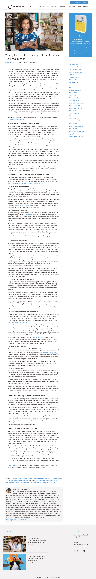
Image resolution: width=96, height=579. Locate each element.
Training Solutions (39, 6)
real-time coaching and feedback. (18, 322)
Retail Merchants (74, 100)
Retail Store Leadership (76, 126)
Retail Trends (73, 128)
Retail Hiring (72, 95)
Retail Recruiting (74, 113)
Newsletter (14, 478)
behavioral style (22, 205)
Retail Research (73, 116)
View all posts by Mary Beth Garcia (17, 520)
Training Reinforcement (21, 480)
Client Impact (71, 6)
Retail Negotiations (74, 105)
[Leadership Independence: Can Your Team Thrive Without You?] (14, 562)
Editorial (71, 75)
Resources (62, 6)
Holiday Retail (73, 80)
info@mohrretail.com (80, 537)
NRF (70, 87)
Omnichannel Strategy (75, 90)
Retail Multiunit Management (77, 103)
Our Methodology (51, 6)
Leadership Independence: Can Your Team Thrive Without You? (37, 559)
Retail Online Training (51, 478)
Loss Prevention (73, 82)
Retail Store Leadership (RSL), (48, 353)
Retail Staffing (73, 123)
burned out (37, 337)
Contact (85, 6)
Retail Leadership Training (36, 478)
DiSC (30, 6)
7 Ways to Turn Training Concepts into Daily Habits (27, 183)
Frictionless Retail (74, 77)
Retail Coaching (22, 478)
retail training (51, 482)
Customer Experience (75, 72)
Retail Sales (72, 118)
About (79, 6)
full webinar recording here (16, 119)
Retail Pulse (72, 110)
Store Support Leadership (76, 131)
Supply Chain (73, 134)
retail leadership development (44, 480)
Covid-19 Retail (73, 67)
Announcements (73, 64)
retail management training (38, 482)
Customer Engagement (76, 69)
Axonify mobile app (29, 215)
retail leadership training (22, 482)
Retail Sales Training (75, 121)
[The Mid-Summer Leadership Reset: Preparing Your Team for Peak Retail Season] (14, 544)
